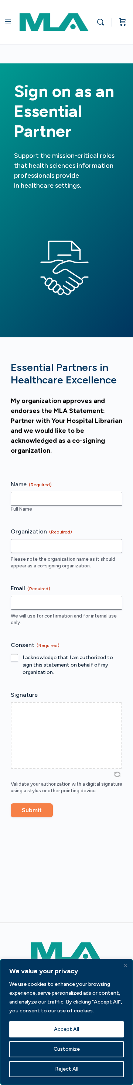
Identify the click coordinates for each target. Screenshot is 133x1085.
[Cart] (122, 22)
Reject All (66, 1069)
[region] (66, 1022)
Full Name (21, 509)
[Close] (125, 965)
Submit (32, 810)
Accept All (66, 1029)
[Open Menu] (8, 21)
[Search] (102, 22)
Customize (67, 1049)
